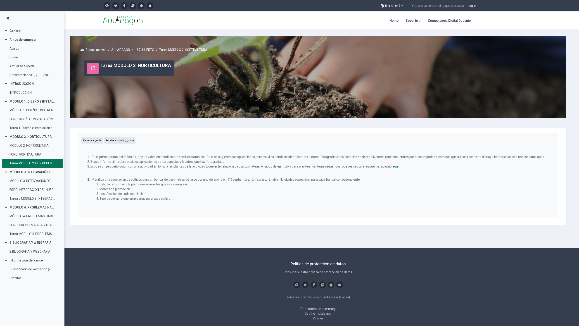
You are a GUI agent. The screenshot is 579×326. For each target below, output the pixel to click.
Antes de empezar (23, 39)
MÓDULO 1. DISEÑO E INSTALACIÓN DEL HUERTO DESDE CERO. (32, 101)
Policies (318, 318)
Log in (472, 5)
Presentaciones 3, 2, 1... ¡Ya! (29, 75)
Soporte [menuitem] (412, 20)
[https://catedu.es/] (107, 5)
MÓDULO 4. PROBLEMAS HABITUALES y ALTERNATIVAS (32, 207)
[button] (392, 5)
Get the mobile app (318, 313)
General (15, 31)
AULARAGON (120, 50)
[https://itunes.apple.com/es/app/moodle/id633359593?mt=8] (150, 5)
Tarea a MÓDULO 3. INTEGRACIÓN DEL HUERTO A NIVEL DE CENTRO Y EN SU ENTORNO (32, 198)
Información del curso (26, 260)
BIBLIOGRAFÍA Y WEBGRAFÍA (30, 242)
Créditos (15, 278)
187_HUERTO (144, 50)
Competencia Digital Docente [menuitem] (449, 20)
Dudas (14, 57)
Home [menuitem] (394, 20)
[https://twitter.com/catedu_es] (115, 5)
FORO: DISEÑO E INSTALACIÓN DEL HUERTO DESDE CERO (32, 119)
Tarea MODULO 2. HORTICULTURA (32, 163)
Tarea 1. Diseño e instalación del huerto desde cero (32, 128)
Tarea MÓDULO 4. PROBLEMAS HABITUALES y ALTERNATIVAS (32, 234)
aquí (395, 166)
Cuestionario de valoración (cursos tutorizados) (32, 269)
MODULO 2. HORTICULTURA (30, 137)
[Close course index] (7, 18)
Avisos (14, 48)
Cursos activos (95, 50)
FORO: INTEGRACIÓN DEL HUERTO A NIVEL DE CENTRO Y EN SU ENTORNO (32, 190)
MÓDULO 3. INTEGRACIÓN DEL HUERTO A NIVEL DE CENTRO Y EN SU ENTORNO (32, 172)
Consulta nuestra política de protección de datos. (318, 272)
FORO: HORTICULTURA (25, 154)
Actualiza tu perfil (22, 66)
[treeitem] (32, 30)
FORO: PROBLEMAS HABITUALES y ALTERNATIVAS (32, 225)
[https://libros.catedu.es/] (132, 5)
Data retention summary (318, 309)
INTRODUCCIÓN (21, 84)
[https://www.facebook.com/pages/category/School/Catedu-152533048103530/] (124, 5)
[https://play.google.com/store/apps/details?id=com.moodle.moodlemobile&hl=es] (141, 5)
